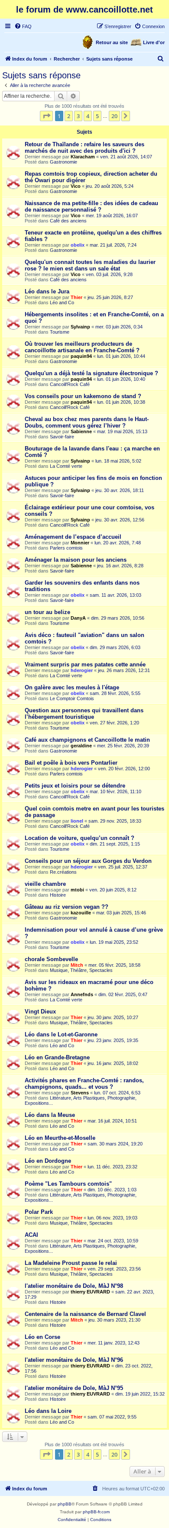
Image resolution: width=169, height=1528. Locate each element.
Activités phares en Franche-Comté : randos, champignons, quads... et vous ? (84, 1083)
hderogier (82, 670)
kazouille (81, 912)
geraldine (81, 745)
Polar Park (39, 1212)
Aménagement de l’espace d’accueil (73, 537)
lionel (77, 821)
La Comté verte (66, 466)
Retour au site (112, 42)
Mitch (77, 965)
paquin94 (81, 356)
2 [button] (68, 116)
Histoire (58, 894)
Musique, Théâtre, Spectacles (81, 970)
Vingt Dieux (40, 1011)
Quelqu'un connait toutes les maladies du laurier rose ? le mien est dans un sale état (90, 265)
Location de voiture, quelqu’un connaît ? (79, 838)
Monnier (80, 542)
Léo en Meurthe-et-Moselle (60, 1138)
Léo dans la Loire (48, 1411)
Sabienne (81, 431)
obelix (77, 245)
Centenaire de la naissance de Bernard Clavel (85, 1314)
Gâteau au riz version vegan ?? (66, 907)
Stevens (80, 1092)
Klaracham (83, 156)
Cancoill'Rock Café (70, 384)
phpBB (65, 1504)
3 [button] (78, 116)
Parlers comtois (66, 547)
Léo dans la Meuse (50, 1115)
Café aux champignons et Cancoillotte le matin (87, 740)
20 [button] (114, 116)
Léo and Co (62, 302)
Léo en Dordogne (48, 1161)
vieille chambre (45, 884)
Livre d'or (154, 42)
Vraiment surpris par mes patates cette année (85, 664)
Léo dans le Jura (47, 291)
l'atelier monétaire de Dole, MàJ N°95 (74, 1388)
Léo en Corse (42, 1337)
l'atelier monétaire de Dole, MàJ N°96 (74, 1360)
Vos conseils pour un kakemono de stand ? (83, 396)
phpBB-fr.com (96, 1511)
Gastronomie (63, 161)
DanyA (78, 618)
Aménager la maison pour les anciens (76, 560)
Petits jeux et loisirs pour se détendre (75, 785)
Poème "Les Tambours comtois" (68, 1184)
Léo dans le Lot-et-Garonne (61, 1034)
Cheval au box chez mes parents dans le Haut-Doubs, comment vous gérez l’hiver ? (87, 422)
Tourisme (59, 332)
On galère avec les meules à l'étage (72, 687)
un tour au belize (47, 612)
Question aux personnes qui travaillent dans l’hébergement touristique (84, 713)
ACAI (31, 1235)
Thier (76, 297)
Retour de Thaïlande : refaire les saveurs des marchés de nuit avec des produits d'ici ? (84, 147)
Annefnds (82, 994)
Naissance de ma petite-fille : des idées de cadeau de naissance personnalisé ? (91, 206)
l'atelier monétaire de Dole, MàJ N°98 (74, 1286)
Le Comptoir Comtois (72, 698)
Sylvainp (80, 326)
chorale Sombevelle (51, 959)
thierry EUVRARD (90, 1291)
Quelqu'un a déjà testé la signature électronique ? (91, 373)
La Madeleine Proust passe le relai (71, 1263)
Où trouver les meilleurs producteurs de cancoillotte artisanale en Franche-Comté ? (82, 347)
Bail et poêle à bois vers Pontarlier (71, 762)
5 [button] (97, 116)
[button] (46, 116)
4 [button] (87, 116)
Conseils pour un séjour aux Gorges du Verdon (88, 861)
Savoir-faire (62, 436)
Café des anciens (68, 220)
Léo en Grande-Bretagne (57, 1057)
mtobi (77, 889)
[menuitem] (23, 26)
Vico (76, 186)
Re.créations (63, 872)
